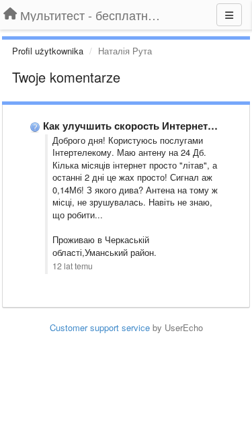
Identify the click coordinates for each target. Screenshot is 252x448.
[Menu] (229, 14)
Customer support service (100, 327)
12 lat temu (72, 266)
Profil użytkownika (47, 50)
